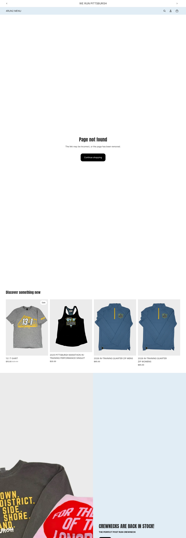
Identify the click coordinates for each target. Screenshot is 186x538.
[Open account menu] (170, 11)
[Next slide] (177, 3)
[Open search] (164, 11)
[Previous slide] (7, 3)
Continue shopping (93, 157)
